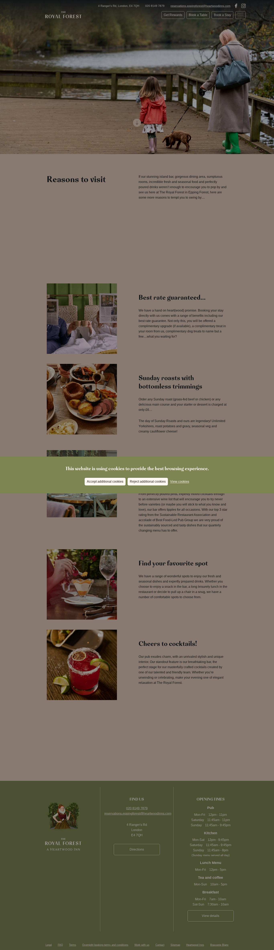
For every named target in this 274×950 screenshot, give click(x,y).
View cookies (179, 481)
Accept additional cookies (105, 481)
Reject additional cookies (148, 481)
